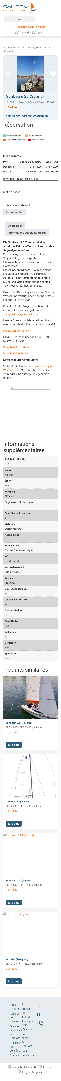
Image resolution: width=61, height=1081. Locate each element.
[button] (19, 19)
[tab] (29, 89)
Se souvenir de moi (17, 205)
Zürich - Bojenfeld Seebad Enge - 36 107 (32, 102)
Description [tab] (15, 225)
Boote (17, 47)
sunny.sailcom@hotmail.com (20, 314)
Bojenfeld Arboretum (16, 347)
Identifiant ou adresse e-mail (20, 178)
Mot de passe (11, 192)
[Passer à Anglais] (38, 32)
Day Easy (28, 47)
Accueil (8, 47)
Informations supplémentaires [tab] (27, 232)
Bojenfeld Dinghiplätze (17, 353)
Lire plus (13, 744)
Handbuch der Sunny (16, 330)
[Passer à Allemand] (22, 32)
